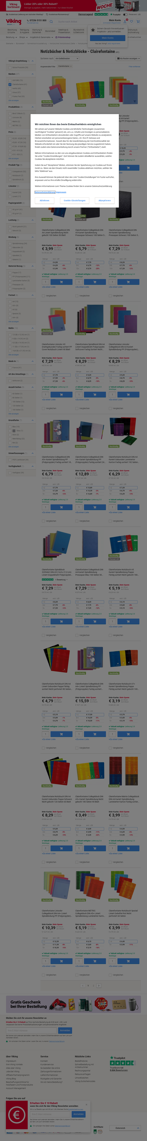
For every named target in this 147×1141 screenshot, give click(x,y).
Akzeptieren (105, 200)
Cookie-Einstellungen (75, 200)
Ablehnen (44, 200)
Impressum (61, 192)
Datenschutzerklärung (45, 192)
